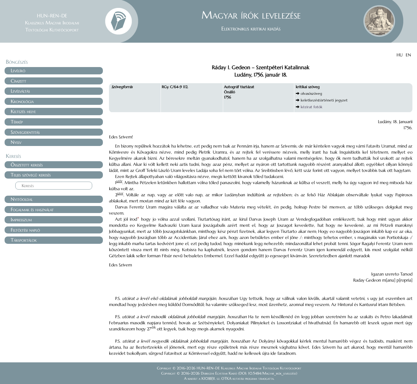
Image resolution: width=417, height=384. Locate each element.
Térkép (17, 122)
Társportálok (24, 240)
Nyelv (16, 142)
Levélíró (18, 70)
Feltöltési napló (25, 230)
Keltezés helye (23, 111)
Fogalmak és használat (32, 209)
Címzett (18, 81)
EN (408, 55)
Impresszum (21, 219)
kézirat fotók (311, 107)
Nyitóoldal (22, 199)
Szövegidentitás (25, 132)
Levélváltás (20, 91)
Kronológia (22, 101)
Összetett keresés (27, 165)
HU (400, 55)
